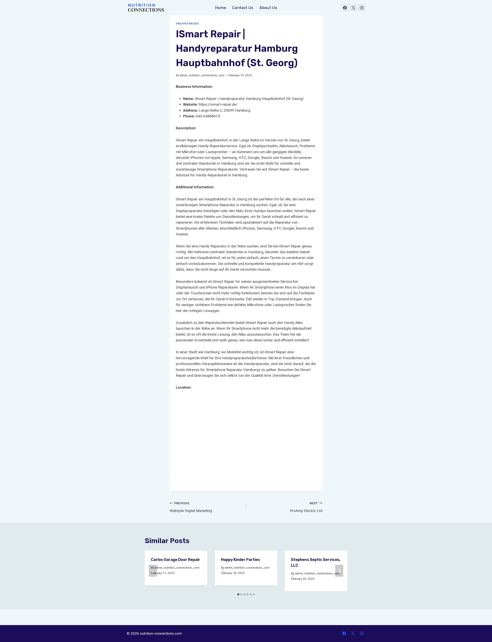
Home (220, 7)
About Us (268, 7)
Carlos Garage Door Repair (175, 559)
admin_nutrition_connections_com (202, 75)
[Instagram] (361, 7)
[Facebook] (345, 7)
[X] (353, 7)
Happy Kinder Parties (240, 559)
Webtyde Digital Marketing (191, 507)
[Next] (339, 571)
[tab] (238, 594)
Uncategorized (187, 23)
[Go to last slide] (153, 571)
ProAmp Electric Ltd (306, 507)
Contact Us (242, 7)
